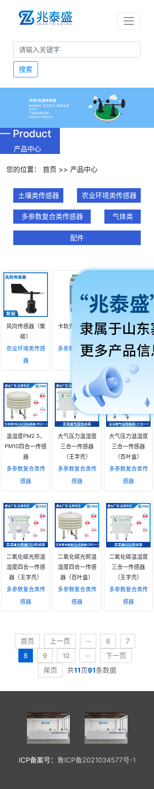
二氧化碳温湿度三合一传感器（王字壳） (128, 566)
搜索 (26, 69)
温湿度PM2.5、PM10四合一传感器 (26, 446)
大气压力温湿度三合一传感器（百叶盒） (128, 446)
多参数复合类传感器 (52, 216)
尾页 (50, 670)
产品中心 (84, 169)
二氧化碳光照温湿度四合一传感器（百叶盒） (77, 566)
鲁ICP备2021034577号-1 (96, 760)
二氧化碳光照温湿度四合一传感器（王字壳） (25, 566)
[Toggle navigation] (129, 21)
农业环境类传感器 (109, 195)
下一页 (116, 655)
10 (66, 655)
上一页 (60, 641)
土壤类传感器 (38, 195)
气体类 (123, 216)
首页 (49, 169)
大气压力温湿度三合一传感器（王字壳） (77, 446)
